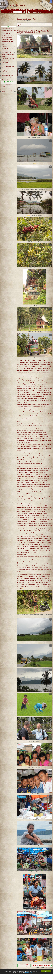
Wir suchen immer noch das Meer (41, 965)
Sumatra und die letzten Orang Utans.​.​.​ (24, 966)
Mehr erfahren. (29, 972)
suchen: (11, 12)
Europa (14, 9)
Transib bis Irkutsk (6, 33)
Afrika (23, 9)
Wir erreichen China (6, 52)
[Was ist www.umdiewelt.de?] (50, 1)
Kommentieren (23, 24)
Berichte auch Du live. (36, 12)
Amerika (3, 9)
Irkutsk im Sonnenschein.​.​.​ (8, 35)
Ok (46, 971)
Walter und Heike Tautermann (24, 20)
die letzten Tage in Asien (8, 88)
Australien (8, 9)
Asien (19, 9)
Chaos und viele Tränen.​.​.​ (8, 28)
